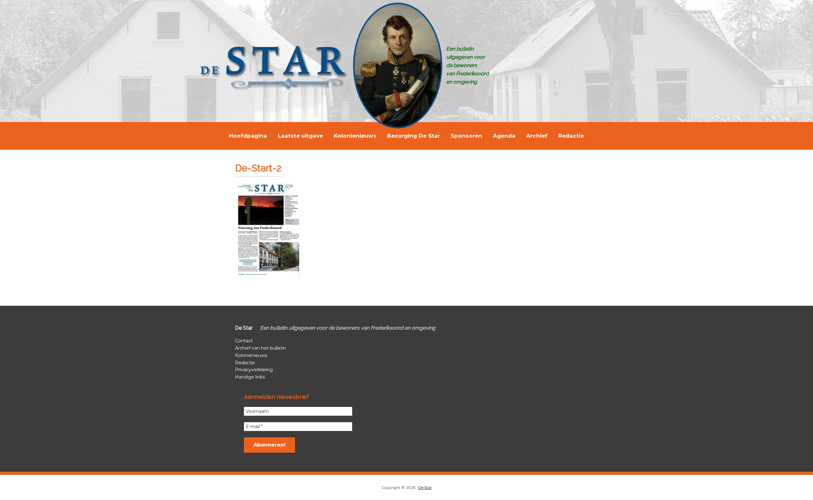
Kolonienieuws (251, 355)
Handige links (250, 377)
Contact (244, 341)
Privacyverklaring (254, 370)
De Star (425, 487)
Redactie (245, 363)
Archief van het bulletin (260, 348)
